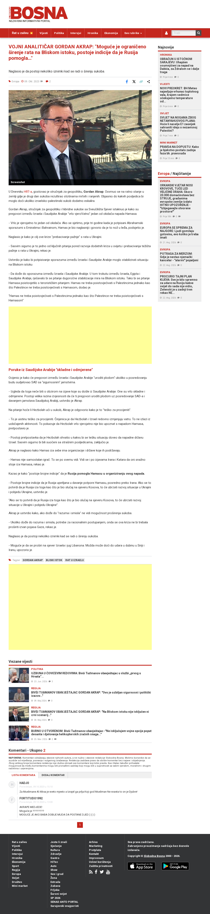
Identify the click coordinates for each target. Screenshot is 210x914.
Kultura (55, 850)
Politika (59, 33)
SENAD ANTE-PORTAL (64, 901)
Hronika (93, 33)
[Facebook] (96, 872)
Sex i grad (56, 874)
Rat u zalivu (19, 842)
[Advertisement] (80, 335)
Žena (53, 877)
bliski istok (54, 560)
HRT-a (28, 191)
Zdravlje (56, 853)
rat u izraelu (74, 560)
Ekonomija (111, 33)
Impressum (96, 858)
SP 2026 (55, 897)
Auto (53, 866)
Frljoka (54, 889)
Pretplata (95, 850)
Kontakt (94, 853)
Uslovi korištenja (100, 861)
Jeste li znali (58, 842)
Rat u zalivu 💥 (22, 33)
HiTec (54, 861)
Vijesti (44, 33)
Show (53, 869)
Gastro (54, 858)
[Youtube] (108, 872)
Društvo (17, 881)
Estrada (55, 881)
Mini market (19, 885)
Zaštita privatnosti (101, 866)
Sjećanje (56, 845)
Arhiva (93, 842)
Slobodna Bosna (154, 855)
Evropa (16, 874)
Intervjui (75, 33)
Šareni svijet (58, 893)
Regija (16, 869)
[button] (148, 93)
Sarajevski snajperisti (64, 905)
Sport (15, 866)
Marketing (95, 845)
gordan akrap (33, 560)
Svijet (15, 877)
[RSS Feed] (90, 872)
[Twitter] (102, 872)
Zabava (55, 885)
